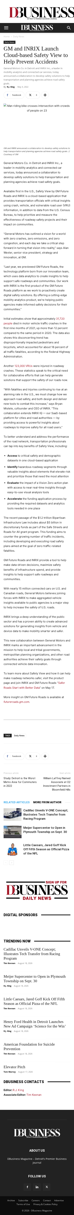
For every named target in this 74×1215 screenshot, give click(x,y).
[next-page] (11, 862)
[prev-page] (6, 862)
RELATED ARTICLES (17, 802)
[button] (6, 28)
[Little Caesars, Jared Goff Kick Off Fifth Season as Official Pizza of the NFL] (13, 849)
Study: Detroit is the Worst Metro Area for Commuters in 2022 (20, 782)
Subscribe (23, 1200)
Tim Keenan (9, 963)
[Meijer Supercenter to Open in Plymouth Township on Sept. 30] (13, 832)
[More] (45, 95)
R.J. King (11, 86)
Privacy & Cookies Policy (45, 1204)
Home (7, 36)
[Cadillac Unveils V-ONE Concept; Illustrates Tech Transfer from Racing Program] (13, 814)
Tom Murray (10, 1071)
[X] (46, 1187)
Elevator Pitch (14, 1067)
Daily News (18, 36)
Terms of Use (23, 1204)
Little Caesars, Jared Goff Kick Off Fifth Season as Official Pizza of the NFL (46, 849)
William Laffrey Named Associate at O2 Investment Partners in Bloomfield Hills (56, 784)
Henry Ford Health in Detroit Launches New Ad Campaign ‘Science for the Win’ (35, 1024)
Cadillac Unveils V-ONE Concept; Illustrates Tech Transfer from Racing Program (45, 814)
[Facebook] (27, 1187)
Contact (47, 1200)
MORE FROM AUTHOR (47, 802)
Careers (36, 1200)
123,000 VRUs (24, 366)
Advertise (59, 1200)
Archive (11, 1200)
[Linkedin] (37, 1187)
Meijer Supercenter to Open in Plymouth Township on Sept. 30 (35, 978)
